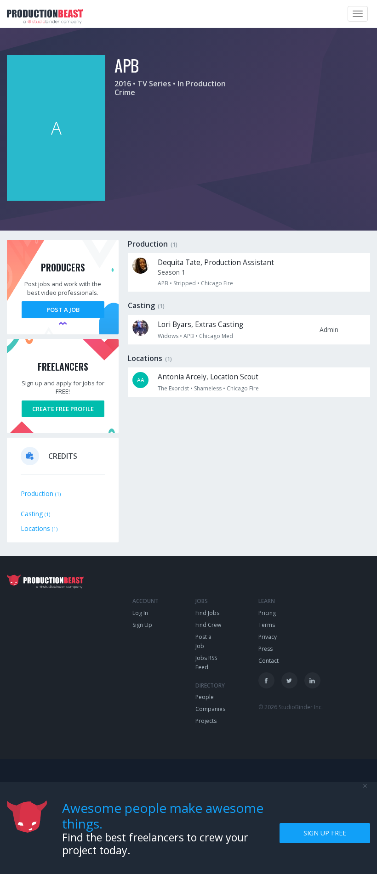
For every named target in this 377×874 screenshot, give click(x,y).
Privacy (267, 637)
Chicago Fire (217, 283)
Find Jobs (207, 613)
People (204, 697)
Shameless (208, 388)
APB (163, 283)
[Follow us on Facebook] (266, 680)
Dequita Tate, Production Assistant (216, 262)
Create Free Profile (63, 409)
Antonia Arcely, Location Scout (208, 377)
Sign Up (142, 625)
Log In (140, 613)
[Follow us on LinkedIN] (312, 680)
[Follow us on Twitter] (289, 680)
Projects (206, 721)
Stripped (184, 283)
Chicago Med (216, 336)
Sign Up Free (324, 833)
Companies (210, 709)
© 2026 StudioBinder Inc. (290, 707)
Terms (266, 625)
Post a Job (63, 309)
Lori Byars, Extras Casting (200, 324)
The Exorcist (173, 388)
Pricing (267, 613)
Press (265, 649)
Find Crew (208, 625)
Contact (268, 661)
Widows (168, 336)
